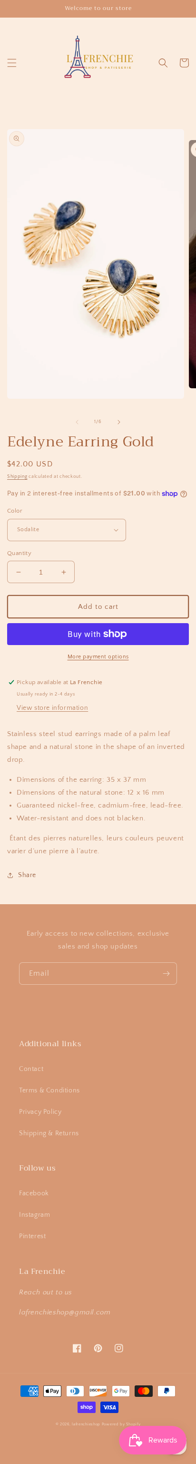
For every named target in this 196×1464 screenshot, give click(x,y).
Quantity (19, 553)
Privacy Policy (40, 1112)
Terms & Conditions (49, 1090)
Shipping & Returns (49, 1133)
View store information (52, 708)
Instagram (34, 1215)
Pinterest (32, 1236)
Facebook (34, 1193)
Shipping (17, 476)
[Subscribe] (166, 973)
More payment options (98, 657)
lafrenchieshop (86, 1424)
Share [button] (27, 875)
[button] (11, 62)
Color (14, 510)
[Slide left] (77, 422)
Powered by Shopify (121, 1424)
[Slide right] (118, 422)
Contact (31, 1069)
